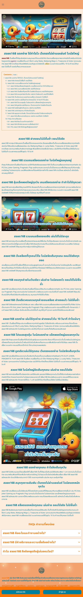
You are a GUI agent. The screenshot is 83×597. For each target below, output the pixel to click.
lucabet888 (63, 585)
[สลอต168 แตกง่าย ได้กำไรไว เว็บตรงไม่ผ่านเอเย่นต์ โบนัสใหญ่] (41, 4)
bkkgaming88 (8, 585)
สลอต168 (5, 578)
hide (14, 75)
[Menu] (3, 4)
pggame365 (75, 585)
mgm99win (21, 585)
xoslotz (31, 585)
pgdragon (40, 585)
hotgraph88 (51, 585)
